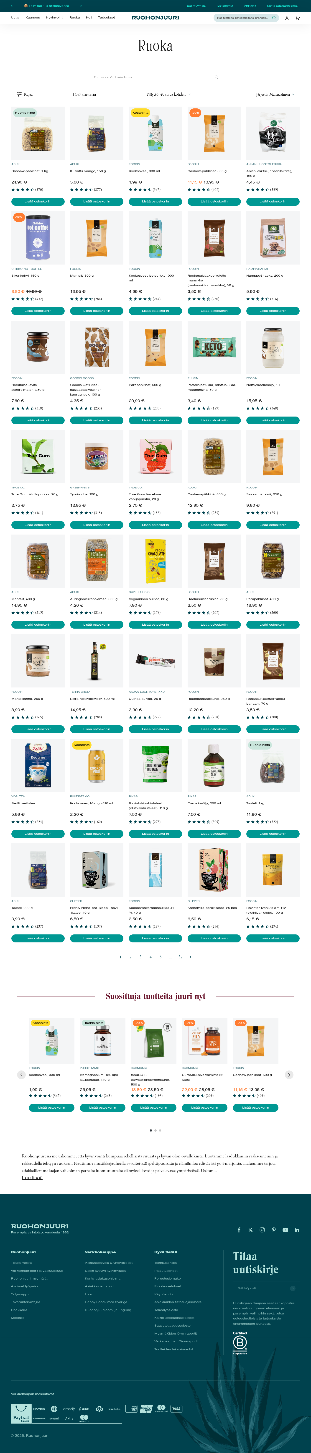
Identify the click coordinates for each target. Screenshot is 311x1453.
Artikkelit (250, 5)
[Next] (289, 1074)
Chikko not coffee (26, 268)
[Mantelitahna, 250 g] (37, 660)
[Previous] (21, 1074)
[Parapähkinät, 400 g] (272, 561)
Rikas (133, 796)
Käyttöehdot (163, 1294)
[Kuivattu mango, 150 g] (96, 133)
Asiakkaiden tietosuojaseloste (177, 1302)
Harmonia (139, 1068)
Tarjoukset (106, 17)
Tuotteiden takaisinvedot (173, 1349)
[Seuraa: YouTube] (285, 1230)
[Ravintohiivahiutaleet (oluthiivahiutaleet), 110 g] (155, 765)
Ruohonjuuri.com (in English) (108, 1310)
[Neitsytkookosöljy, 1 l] (272, 347)
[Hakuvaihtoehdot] (218, 77)
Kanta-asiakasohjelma (282, 5)
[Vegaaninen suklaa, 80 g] (155, 561)
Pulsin (193, 378)
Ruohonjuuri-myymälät (29, 1278)
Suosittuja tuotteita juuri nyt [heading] (155, 996)
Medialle (17, 1318)
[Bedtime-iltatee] (37, 765)
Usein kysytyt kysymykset (105, 1271)
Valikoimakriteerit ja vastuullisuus (37, 1271)
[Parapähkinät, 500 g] (155, 347)
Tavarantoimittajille (25, 1302)
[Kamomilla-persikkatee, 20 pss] (214, 870)
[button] (275, 94)
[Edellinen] (12, 6)
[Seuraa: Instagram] (262, 1230)
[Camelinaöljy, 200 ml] (214, 765)
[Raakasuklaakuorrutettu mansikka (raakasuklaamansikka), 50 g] (214, 237)
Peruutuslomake (167, 1278)
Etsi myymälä (196, 5)
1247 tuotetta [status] (84, 94)
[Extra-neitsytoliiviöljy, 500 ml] (96, 660)
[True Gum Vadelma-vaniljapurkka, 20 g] (155, 456)
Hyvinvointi (54, 17)
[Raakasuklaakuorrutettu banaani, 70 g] (272, 660)
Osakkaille (19, 1310)
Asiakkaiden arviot (99, 1286)
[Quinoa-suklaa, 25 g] (155, 660)
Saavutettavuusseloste (172, 1325)
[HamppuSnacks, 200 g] (272, 237)
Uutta (15, 17)
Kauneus (32, 17)
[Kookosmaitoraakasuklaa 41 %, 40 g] (155, 870)
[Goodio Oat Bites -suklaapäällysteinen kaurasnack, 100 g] (96, 347)
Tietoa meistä (21, 1263)
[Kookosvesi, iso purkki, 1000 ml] (155, 237)
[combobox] (244, 17)
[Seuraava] (81, 6)
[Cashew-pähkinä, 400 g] (214, 456)
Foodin (134, 164)
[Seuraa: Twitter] (250, 1230)
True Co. (18, 487)
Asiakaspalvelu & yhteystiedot (109, 1263)
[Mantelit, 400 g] (37, 561)
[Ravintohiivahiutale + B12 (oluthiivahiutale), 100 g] (272, 870)
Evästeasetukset (167, 1286)
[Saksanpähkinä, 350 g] (272, 456)
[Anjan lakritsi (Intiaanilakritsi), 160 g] (272, 133)
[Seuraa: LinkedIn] (297, 1230)
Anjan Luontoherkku (264, 164)
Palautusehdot (165, 1271)
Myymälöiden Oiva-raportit (175, 1333)
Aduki (15, 164)
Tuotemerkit (224, 5)
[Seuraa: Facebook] (239, 1230)
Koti (89, 17)
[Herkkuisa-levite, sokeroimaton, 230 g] (37, 347)
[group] (51, 1065)
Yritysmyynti (20, 1294)
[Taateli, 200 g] (37, 870)
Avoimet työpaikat (25, 1286)
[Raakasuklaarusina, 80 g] (214, 561)
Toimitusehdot (165, 1263)
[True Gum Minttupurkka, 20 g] (37, 456)
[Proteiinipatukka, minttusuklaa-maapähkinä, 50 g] (214, 347)
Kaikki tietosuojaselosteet (174, 1318)
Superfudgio (139, 592)
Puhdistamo (79, 796)
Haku (89, 1294)
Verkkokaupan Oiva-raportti (176, 1341)
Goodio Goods (82, 378)
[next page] (190, 957)
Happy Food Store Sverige (106, 1302)
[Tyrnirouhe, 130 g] (96, 456)
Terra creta (80, 691)
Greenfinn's (80, 487)
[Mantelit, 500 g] (96, 237)
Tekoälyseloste (166, 1310)
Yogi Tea (18, 796)
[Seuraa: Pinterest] (274, 1230)
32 (180, 957)
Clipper (76, 901)
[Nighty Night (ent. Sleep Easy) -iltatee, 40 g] (96, 870)
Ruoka (74, 17)
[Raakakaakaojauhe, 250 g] (214, 660)
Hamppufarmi (257, 268)
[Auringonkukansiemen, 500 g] (96, 561)
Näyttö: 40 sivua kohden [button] (166, 94)
